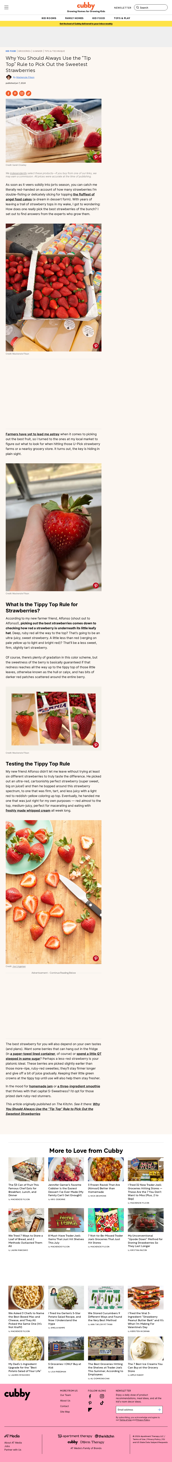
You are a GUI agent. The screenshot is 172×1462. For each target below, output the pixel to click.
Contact (64, 1406)
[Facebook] (8, 93)
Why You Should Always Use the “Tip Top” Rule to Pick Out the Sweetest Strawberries (53, 1109)
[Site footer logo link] (17, 1394)
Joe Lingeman (19, 966)
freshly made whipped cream (28, 810)
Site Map (65, 1411)
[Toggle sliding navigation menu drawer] (6, 7)
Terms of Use (125, 1420)
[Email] (22, 93)
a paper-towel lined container (32, 1054)
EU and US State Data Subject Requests (150, 1440)
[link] (26, 1190)
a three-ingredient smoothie (78, 1086)
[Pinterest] (15, 93)
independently (18, 173)
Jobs (7, 1446)
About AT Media (13, 1442)
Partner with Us (12, 1449)
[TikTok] (102, 1403)
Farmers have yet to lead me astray (32, 434)
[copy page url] (28, 93)
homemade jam (41, 1086)
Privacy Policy (143, 1420)
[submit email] (159, 1409)
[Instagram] (102, 1396)
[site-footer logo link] (11, 1436)
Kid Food (11, 51)
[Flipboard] (90, 1410)
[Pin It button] (96, 157)
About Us (65, 1400)
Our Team (65, 1395)
